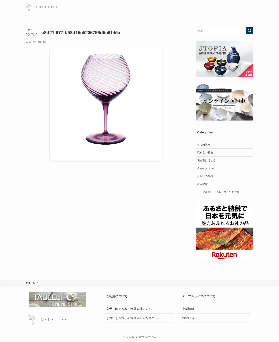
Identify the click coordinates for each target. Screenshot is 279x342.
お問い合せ (189, 318)
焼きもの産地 (205, 152)
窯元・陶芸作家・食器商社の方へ (129, 309)
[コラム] (42, 7)
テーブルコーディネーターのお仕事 (218, 192)
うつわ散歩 (203, 144)
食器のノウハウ (206, 168)
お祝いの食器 (205, 176)
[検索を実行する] (249, 30)
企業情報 (188, 309)
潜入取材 (202, 184)
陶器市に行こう (206, 160)
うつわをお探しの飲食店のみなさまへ (132, 318)
